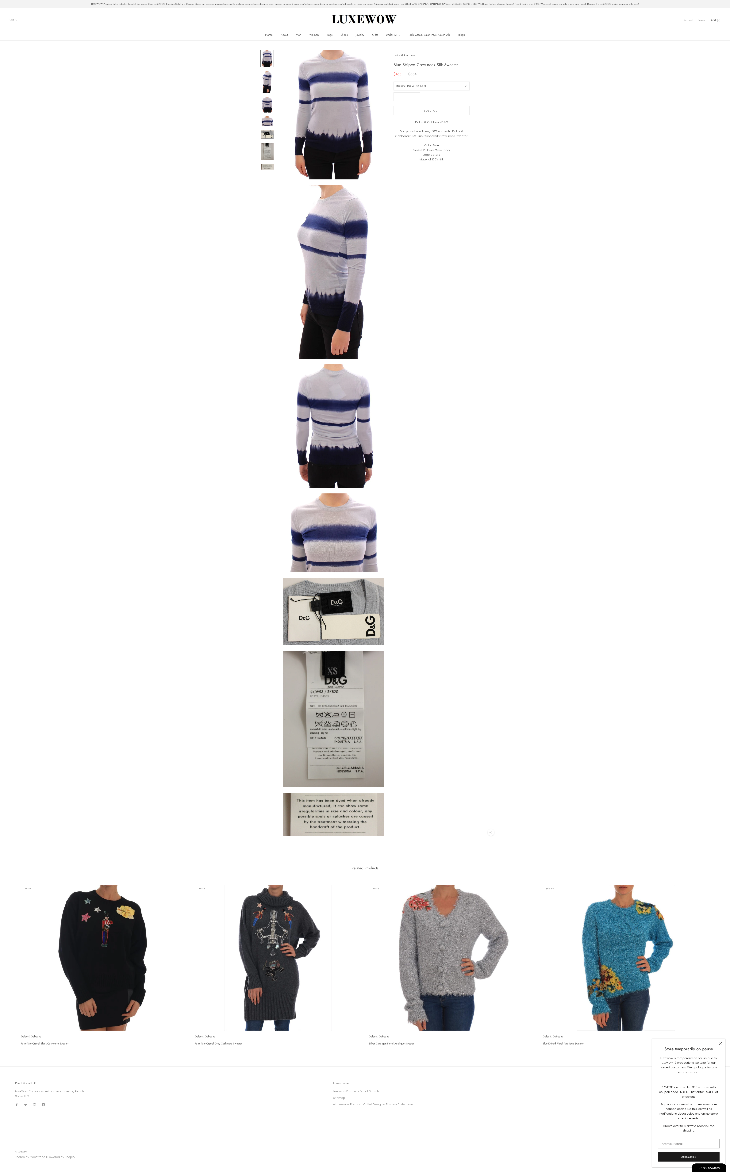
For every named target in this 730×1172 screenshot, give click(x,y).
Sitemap (339, 1098)
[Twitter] (25, 1104)
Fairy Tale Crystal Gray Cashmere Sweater (218, 1043)
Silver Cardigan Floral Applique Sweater (391, 1043)
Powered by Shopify (61, 1157)
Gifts (375, 35)
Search (701, 20)
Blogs (461, 35)
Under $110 (393, 35)
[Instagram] (34, 1104)
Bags (329, 35)
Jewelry (360, 35)
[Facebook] (16, 1104)
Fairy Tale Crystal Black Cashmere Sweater (44, 1043)
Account (688, 20)
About (284, 35)
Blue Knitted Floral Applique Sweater (563, 1043)
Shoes (344, 35)
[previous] (12, 963)
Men (298, 35)
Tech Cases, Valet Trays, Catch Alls (429, 35)
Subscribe (689, 1157)
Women (314, 35)
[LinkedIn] (43, 1104)
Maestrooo (37, 1157)
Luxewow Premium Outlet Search (356, 1091)
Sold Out (431, 111)
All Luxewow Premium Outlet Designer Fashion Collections (373, 1104)
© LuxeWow (21, 1151)
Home (269, 35)
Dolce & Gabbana (404, 55)
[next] (718, 963)
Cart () (715, 20)
